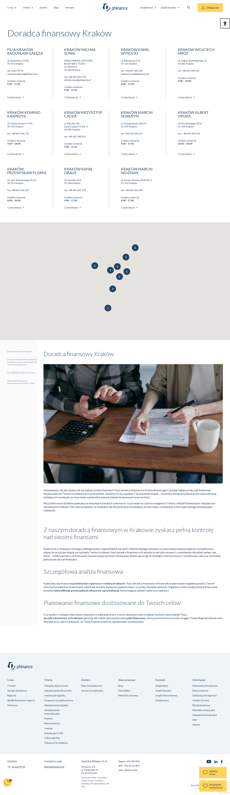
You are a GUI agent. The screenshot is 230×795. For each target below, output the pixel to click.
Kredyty (48, 718)
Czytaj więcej (14, 97)
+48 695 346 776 (20, 133)
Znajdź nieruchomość (166, 695)
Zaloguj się (212, 7)
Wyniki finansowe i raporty (21, 700)
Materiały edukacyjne (203, 710)
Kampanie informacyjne (204, 715)
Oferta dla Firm (52, 738)
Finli (194, 719)
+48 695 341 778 (77, 76)
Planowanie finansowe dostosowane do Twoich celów (21, 382)
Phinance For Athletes (56, 742)
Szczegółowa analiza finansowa (21, 373)
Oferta (26, 7)
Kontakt (69, 7)
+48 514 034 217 (134, 133)
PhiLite (196, 724)
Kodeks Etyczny (200, 700)
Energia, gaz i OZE (53, 733)
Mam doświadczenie (91, 685)
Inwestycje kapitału (54, 695)
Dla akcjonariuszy (201, 705)
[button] (135, 247)
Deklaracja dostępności (204, 695)
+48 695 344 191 (191, 70)
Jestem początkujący (92, 690)
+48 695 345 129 (134, 70)
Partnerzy (12, 705)
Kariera (43, 7)
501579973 (17, 70)
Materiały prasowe (128, 695)
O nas (10, 7)
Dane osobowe (200, 690)
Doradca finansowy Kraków (19, 351)
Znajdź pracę (162, 700)
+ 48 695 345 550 (191, 133)
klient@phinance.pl (54, 766)
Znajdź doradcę (168, 7)
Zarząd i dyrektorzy (17, 690)
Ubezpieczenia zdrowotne (57, 690)
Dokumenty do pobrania (205, 685)
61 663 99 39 (18, 766)
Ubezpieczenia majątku (56, 705)
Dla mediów (124, 690)
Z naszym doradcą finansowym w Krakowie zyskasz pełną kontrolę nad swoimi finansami (22, 362)
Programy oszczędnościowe (58, 700)
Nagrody (11, 695)
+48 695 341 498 (134, 190)
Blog (56, 7)
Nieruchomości (52, 723)
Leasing (48, 728)
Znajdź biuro (146, 7)
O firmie (11, 685)
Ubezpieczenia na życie (56, 685)
